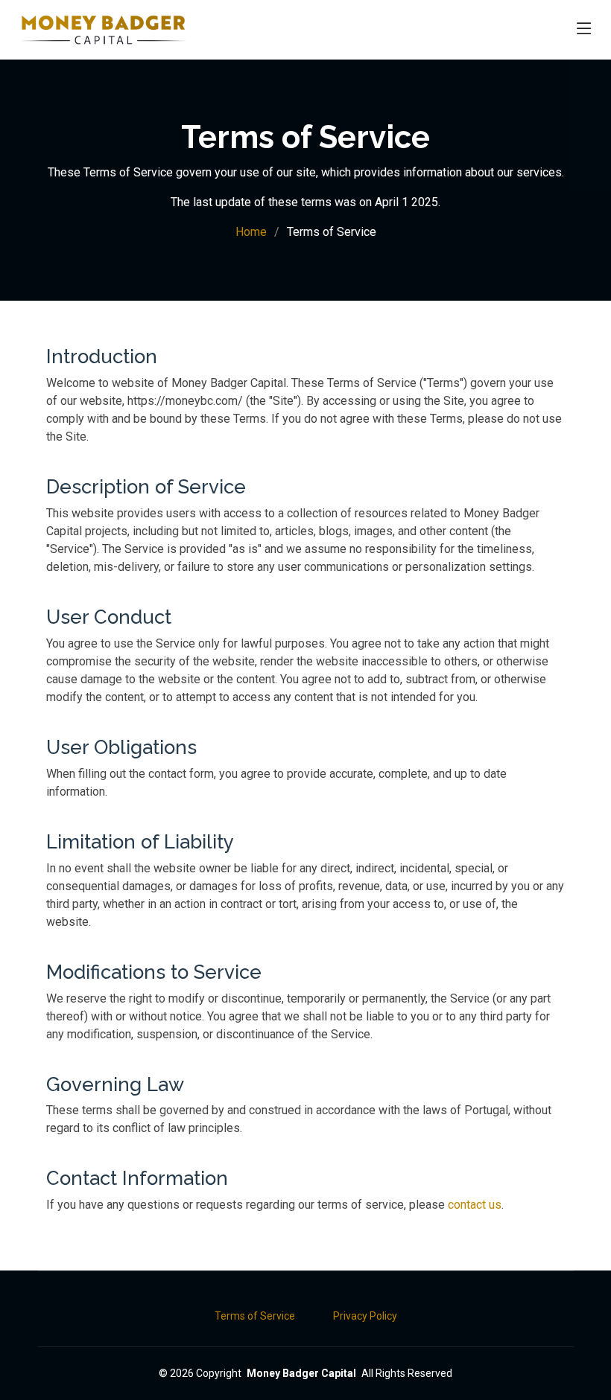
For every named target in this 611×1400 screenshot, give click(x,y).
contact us (474, 1205)
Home (251, 232)
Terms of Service (255, 1316)
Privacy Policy (365, 1316)
